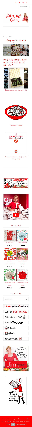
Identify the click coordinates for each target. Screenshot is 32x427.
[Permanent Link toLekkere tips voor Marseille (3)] (16, 88)
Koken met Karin (16, 18)
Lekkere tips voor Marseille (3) (16, 90)
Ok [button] (13, 424)
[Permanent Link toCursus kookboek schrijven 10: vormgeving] (16, 154)
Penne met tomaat (16, 125)
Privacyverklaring (20, 424)
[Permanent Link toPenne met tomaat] (16, 123)
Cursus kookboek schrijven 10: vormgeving (16, 158)
